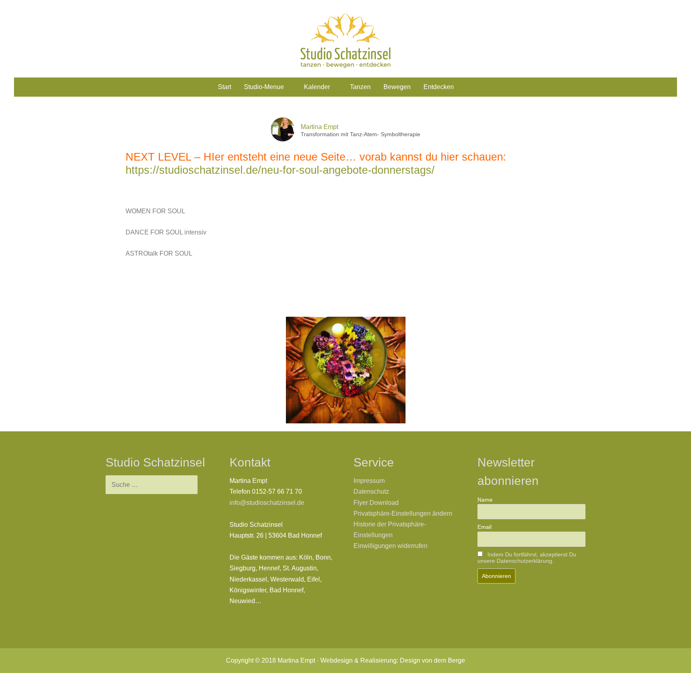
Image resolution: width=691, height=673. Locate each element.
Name (485, 499)
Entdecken (438, 86)
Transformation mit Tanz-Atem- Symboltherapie (360, 134)
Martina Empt (319, 126)
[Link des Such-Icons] (470, 87)
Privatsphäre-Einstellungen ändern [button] (402, 513)
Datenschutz (371, 491)
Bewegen (397, 86)
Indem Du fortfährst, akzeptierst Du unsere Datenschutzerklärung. (526, 557)
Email (484, 527)
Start (224, 86)
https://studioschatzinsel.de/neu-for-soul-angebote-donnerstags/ (280, 170)
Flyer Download (376, 502)
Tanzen (360, 86)
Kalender (317, 86)
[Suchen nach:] (152, 484)
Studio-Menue (264, 86)
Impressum (369, 480)
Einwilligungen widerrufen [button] (390, 545)
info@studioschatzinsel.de (267, 502)
